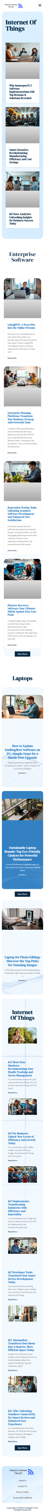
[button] (40, 5)
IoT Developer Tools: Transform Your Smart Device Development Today (22, 1277)
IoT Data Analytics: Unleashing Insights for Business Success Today (21, 218)
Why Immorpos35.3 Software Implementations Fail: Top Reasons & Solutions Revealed (22, 92)
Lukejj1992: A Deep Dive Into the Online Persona (21, 326)
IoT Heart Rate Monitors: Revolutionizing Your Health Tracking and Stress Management (20, 1068)
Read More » (12, 358)
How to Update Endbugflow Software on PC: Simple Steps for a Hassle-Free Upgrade (22, 752)
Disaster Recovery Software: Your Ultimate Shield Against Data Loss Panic (22, 610)
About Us (22, 1480)
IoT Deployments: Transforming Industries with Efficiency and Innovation (19, 1207)
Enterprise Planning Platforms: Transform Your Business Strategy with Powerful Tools (21, 417)
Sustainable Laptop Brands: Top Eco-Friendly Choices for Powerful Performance (22, 853)
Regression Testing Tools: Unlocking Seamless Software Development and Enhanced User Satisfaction (22, 514)
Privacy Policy (22, 1492)
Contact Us (22, 1486)
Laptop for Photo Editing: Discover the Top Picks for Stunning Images (22, 961)
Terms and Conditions (22, 1497)
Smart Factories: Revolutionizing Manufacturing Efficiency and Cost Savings (20, 156)
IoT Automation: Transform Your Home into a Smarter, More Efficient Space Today (21, 1345)
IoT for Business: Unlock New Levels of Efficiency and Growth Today (22, 1138)
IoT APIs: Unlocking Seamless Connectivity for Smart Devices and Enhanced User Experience (22, 1417)
